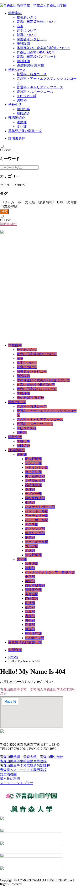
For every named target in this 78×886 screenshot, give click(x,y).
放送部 (30, 629)
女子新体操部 (35, 480)
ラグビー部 (33, 494)
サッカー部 (33, 463)
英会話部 (31, 594)
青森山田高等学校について (37, 21)
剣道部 (30, 537)
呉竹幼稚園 (8, 774)
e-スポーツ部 (34, 638)
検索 (4, 211)
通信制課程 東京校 (30, 65)
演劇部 (30, 568)
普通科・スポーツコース (35, 91)
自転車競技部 (35, 498)
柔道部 (30, 502)
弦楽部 (30, 607)
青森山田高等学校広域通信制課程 (25, 765)
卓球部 (30, 489)
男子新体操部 (35, 476)
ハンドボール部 (36, 511)
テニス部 (31, 524)
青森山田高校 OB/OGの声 (36, 52)
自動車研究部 (35, 585)
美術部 (30, 581)
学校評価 (23, 61)
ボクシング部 (35, 528)
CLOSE (5, 150)
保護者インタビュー (32, 39)
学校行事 (23, 109)
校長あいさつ (27, 17)
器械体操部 (33, 485)
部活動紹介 (16, 118)
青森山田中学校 (51, 757)
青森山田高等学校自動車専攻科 (23, 761)
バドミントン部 (36, 467)
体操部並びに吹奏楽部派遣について (43, 48)
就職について (27, 35)
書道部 (30, 616)
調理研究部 (33, 590)
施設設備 (23, 43)
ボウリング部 (35, 533)
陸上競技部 (33, 472)
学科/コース (17, 70)
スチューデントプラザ (16, 783)
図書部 (30, 625)
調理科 (22, 100)
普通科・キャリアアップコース (40, 87)
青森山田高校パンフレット (37, 56)
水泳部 (30, 550)
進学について (27, 30)
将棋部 (30, 620)
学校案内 (15, 13)
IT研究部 (31, 598)
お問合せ (15, 650)
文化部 (22, 126)
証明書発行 (16, 138)
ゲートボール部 (36, 542)
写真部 (30, 611)
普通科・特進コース (32, 74)
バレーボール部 (36, 520)
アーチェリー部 (36, 515)
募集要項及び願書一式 (25, 131)
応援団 (30, 603)
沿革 (20, 26)
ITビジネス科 (26, 96)
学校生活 (15, 104)
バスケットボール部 (40, 507)
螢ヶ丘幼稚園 (10, 778)
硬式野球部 (33, 459)
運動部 (22, 122)
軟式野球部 (33, 555)
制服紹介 (23, 113)
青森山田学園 (10, 757)
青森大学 (30, 757)
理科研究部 (33, 633)
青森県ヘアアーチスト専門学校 (23, 770)
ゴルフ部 (31, 546)
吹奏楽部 (31, 563)
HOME (13, 657)
